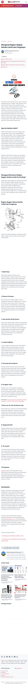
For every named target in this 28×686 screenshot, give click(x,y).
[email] (18, 548)
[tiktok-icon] (4, 657)
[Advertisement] (14, 24)
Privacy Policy (4, 671)
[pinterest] (15, 548)
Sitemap (3, 675)
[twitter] (7, 548)
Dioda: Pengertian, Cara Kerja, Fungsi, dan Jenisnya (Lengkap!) (20, 576)
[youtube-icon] (14, 657)
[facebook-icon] (7, 657)
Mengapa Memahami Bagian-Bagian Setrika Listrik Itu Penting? (14, 62)
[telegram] (12, 548)
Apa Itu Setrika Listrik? (7, 59)
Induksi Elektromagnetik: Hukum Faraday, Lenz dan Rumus (20, 596)
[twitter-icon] (12, 657)
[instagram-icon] (2, 657)
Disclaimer (3, 672)
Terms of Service (5, 674)
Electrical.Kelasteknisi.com (7, 677)
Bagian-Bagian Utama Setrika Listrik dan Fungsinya (13, 64)
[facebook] (4, 548)
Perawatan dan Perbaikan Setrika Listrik (12, 535)
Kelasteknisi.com (10, 519)
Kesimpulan (4, 67)
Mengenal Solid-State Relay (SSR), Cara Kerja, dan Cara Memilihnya (7, 596)
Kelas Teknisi (4, 660)
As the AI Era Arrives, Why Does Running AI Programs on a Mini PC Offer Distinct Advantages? (7, 577)
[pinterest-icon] (9, 657)
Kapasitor (3, 470)
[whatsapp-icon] (17, 657)
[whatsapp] (10, 548)
